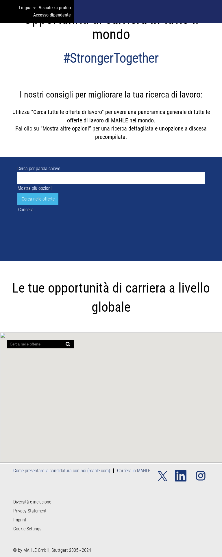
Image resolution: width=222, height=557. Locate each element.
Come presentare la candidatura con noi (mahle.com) (61, 470)
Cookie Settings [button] (27, 529)
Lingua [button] (26, 7)
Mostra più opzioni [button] (34, 188)
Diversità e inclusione (32, 502)
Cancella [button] (26, 209)
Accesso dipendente (52, 15)
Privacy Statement (30, 511)
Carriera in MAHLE (133, 470)
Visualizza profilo (55, 7)
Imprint (19, 520)
